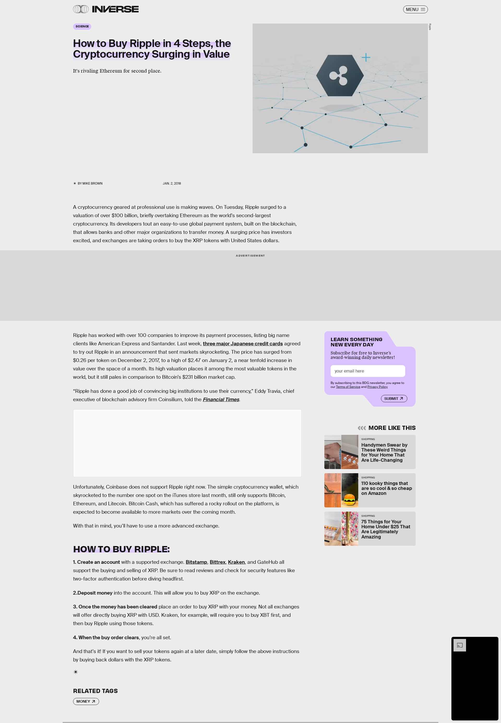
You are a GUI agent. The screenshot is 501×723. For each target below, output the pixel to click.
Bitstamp (196, 562)
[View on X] (187, 443)
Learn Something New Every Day (357, 341)
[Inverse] (115, 9)
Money (83, 701)
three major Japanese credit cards (243, 343)
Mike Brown (92, 183)
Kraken (236, 562)
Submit (391, 398)
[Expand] (457, 641)
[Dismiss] (492, 641)
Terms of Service (348, 387)
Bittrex (217, 562)
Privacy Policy (377, 387)
